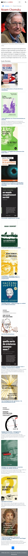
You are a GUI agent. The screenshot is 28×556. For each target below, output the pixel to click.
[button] (25, 2)
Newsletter (14, 554)
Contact (24, 552)
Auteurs (7, 6)
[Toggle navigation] (19, 2)
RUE (8, 2)
